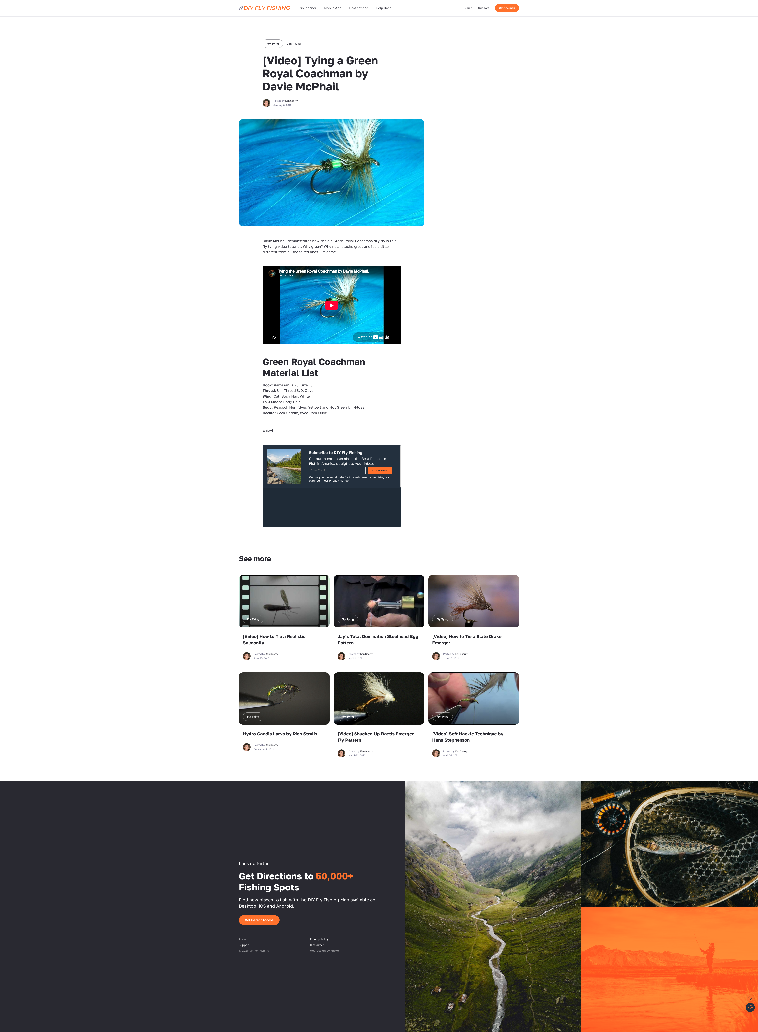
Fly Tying (273, 43)
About (243, 939)
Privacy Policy (319, 939)
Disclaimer (317, 945)
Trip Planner (307, 8)
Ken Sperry (291, 100)
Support (483, 7)
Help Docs (383, 8)
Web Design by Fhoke (324, 950)
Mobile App (332, 8)
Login (468, 7)
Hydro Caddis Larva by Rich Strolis (280, 733)
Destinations (358, 8)
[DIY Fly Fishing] (264, 8)
